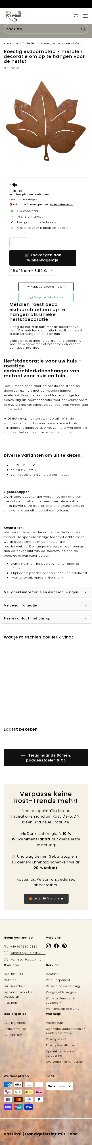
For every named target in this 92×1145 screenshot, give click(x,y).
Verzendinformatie (20, 605)
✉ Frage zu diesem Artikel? (46, 286)
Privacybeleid (56, 1039)
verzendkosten (39, 194)
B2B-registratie (15, 1023)
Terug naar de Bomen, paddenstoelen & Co (48, 758)
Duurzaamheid (15, 986)
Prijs (13, 185)
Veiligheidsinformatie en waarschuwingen (41, 592)
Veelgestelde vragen (61, 992)
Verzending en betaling (63, 986)
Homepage (11, 43)
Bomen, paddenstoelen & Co (60, 43)
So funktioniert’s (61, 204)
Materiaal (10, 980)
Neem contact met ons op (27, 618)
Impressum (54, 1023)
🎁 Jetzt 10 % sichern (46, 898)
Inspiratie (11, 1003)
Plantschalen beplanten (63, 1009)
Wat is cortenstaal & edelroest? (60, 1001)
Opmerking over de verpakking (60, 1054)
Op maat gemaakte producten (18, 994)
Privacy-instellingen (60, 1045)
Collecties (29, 43)
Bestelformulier (15, 1029)
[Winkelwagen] (75, 16)
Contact (52, 974)
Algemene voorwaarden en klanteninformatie (66, 1031)
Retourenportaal (58, 980)
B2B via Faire (13, 1035)
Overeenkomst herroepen (64, 1062)
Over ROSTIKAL (14, 974)
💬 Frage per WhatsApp (46, 297)
